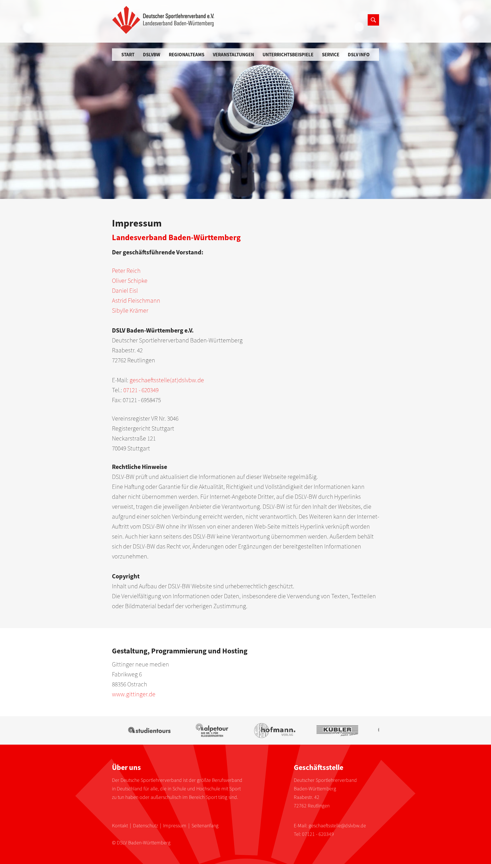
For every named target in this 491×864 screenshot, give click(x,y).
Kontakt (120, 825)
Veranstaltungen (233, 54)
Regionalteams (186, 54)
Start (127, 54)
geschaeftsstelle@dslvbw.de (337, 825)
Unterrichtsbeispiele (288, 54)
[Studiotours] (140, 730)
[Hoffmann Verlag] (265, 730)
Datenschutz (145, 825)
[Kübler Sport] (327, 730)
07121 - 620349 (318, 834)
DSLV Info (359, 54)
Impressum (174, 825)
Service (330, 54)
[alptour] (202, 730)
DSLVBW (151, 54)
